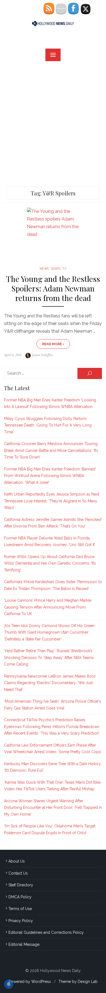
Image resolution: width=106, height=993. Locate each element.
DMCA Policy (20, 897)
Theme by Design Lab (78, 981)
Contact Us (18, 873)
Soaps (56, 268)
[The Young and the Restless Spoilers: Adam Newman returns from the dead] (53, 235)
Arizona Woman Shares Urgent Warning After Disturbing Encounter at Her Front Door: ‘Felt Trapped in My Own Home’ (53, 807)
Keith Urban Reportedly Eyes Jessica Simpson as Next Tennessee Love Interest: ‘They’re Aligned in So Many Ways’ (51, 501)
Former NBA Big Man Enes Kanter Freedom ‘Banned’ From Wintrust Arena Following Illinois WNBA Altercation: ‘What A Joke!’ (50, 476)
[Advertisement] (53, 122)
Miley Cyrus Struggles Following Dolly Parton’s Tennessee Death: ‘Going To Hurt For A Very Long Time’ (48, 425)
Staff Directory (20, 885)
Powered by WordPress (30, 981)
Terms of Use (20, 908)
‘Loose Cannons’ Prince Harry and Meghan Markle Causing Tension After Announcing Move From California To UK (47, 607)
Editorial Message (23, 944)
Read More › (53, 344)
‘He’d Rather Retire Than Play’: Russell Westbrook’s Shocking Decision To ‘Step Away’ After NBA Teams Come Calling (49, 657)
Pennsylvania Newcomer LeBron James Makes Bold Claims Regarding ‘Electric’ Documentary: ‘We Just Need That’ (49, 683)
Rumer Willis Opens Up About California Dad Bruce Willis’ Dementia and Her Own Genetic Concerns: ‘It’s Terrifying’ (50, 563)
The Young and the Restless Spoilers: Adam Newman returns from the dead (53, 288)
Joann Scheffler (42, 355)
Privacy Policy (20, 921)
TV (64, 268)
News (44, 268)
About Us (16, 861)
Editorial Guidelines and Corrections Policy (46, 932)
